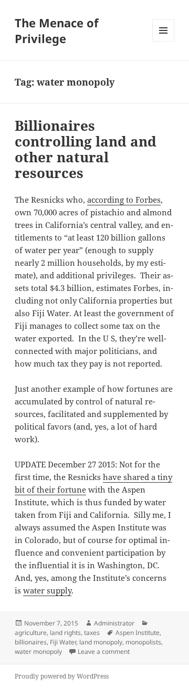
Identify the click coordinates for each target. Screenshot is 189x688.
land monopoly (100, 642)
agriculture (31, 632)
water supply (47, 590)
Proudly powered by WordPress (62, 676)
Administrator (114, 623)
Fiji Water (63, 642)
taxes (92, 632)
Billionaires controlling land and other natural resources (85, 149)
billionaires (31, 642)
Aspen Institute (138, 632)
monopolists (143, 642)
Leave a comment (104, 651)
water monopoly (38, 651)
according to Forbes (124, 199)
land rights (65, 632)
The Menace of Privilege (57, 30)
